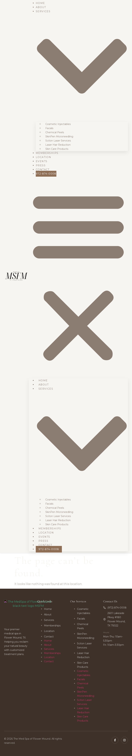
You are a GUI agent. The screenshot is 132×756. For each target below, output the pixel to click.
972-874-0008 (46, 173)
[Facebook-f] (115, 740)
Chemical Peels (54, 132)
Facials (49, 128)
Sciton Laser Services (58, 140)
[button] (78, 276)
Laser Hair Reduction (58, 144)
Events (41, 161)
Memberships (47, 153)
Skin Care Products (56, 148)
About (41, 7)
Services (49, 620)
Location (43, 157)
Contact (43, 169)
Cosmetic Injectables (58, 124)
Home (40, 3)
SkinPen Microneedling (59, 136)
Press (41, 165)
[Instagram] (124, 740)
